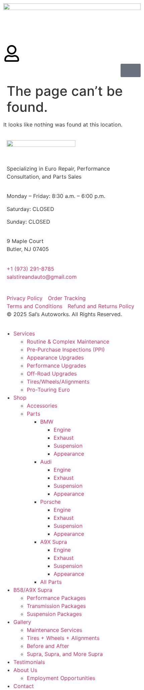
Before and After (48, 646)
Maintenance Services (54, 630)
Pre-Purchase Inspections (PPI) (66, 349)
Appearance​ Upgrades (55, 357)
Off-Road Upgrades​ (52, 373)
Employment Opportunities (61, 678)
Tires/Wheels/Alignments (58, 381)
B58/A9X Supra (32, 590)
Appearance (69, 453)
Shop (19, 397)
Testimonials (29, 662)
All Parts (51, 582)
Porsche (50, 501)
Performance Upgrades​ (56, 365)
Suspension (68, 445)
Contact (23, 686)
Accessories (42, 405)
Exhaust (64, 437)
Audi (46, 461)
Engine (62, 429)
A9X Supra (53, 541)
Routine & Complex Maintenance (68, 341)
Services (24, 333)
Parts (33, 413)
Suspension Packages (54, 614)
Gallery (22, 622)
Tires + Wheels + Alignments (63, 638)
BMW (46, 421)
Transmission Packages (56, 606)
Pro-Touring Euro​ (48, 389)
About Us (25, 670)
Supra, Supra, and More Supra (65, 654)
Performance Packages (56, 598)
